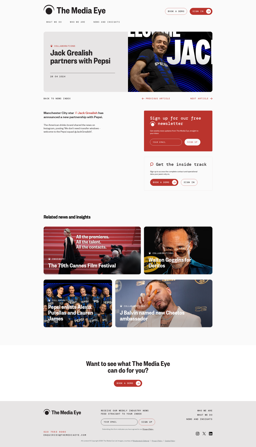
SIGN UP (192, 142)
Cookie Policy (170, 441)
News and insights (106, 22)
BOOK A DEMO (176, 11)
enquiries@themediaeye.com (65, 435)
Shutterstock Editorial (141, 441)
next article (199, 98)
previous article (158, 98)
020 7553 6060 (55, 431)
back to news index (57, 98)
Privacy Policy (148, 429)
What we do (54, 22)
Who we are (77, 22)
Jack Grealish (87, 113)
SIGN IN (198, 11)
